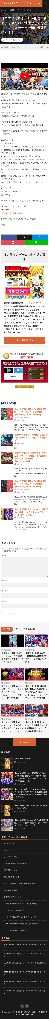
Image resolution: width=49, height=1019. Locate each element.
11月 (43, 954)
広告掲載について (11, 870)
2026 (6, 944)
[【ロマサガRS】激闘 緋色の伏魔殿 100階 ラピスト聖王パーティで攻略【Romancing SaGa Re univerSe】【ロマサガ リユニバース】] (7, 414)
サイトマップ (9, 850)
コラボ (29, 10)
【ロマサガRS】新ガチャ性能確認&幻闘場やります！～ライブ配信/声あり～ (36, 657)
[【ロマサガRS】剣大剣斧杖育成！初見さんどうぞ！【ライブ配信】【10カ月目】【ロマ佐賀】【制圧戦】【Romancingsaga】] (7, 458)
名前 (4, 580)
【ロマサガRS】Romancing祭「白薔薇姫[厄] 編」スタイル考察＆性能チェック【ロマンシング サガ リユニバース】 (31, 822)
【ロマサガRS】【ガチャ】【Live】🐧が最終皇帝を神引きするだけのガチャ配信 (12, 657)
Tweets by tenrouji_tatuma (12, 213)
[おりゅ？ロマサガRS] (7, 763)
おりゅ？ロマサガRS (22, 759)
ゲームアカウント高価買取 (14, 910)
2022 (6, 981)
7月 (29, 944)
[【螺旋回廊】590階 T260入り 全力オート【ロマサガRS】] (7, 810)
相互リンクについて (11, 877)
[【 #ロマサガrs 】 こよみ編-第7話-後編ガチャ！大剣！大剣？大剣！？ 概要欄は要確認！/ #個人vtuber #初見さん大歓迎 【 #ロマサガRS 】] (7, 794)
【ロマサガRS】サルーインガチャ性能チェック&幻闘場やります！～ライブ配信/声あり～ (36, 726)
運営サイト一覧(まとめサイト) (15, 864)
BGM (12, 10)
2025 (6, 954)
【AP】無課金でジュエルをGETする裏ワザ (20, 904)
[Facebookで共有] (9, 237)
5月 (22, 944)
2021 (6, 991)
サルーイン (39, 10)
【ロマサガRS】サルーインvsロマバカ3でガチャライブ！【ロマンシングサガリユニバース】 (12, 726)
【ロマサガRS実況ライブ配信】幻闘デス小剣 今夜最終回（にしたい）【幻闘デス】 (31, 437)
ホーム (3, 10)
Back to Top (24, 743)
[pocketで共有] (13, 242)
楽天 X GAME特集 (11, 890)
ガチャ (20, 10)
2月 (13, 944)
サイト (3, 601)
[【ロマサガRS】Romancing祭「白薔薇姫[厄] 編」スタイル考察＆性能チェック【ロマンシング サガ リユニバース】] (7, 825)
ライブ (18, 40)
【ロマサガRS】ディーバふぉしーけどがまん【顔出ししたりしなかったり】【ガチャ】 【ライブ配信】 (31, 512)
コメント (4, 555)
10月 (39, 954)
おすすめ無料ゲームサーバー (15, 897)
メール (4, 591)
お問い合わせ (9, 843)
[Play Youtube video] (24, 76)
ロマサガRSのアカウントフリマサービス (22, 917)
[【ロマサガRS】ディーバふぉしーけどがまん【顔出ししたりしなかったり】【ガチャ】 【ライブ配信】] (7, 514)
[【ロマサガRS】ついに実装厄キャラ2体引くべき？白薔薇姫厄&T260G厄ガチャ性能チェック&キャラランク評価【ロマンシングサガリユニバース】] (7, 778)
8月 (32, 944)
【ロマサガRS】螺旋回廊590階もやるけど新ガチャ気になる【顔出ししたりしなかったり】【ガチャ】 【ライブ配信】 (36, 692)
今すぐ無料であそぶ (24, 340)
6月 (26, 944)
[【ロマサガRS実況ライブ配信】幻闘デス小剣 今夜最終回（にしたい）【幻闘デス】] (7, 440)
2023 (6, 972)
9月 (35, 954)
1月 (10, 944)
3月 (16, 944)
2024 (6, 963)
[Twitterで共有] (24, 237)
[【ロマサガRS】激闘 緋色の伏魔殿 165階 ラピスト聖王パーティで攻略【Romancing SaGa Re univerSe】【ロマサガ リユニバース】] (7, 486)
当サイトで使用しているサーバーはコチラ (20, 884)
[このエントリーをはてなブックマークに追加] (40, 237)
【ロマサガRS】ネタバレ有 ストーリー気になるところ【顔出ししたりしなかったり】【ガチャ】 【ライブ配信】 (12, 692)
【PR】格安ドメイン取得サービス (17, 930)
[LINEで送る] (36, 242)
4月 (19, 944)
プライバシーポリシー (12, 857)
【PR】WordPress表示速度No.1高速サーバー (21, 924)
